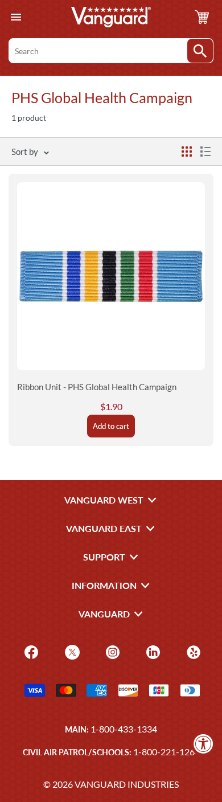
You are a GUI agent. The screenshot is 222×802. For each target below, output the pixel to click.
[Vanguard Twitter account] (71, 651)
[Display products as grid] (187, 151)
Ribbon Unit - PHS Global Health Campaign (96, 387)
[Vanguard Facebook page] (30, 651)
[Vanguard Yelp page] (192, 651)
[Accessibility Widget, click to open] (203, 743)
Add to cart (111, 426)
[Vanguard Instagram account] (111, 651)
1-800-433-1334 (124, 728)
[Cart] (202, 17)
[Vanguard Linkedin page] (151, 651)
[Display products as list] (205, 151)
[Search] (200, 51)
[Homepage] (111, 17)
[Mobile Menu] (16, 17)
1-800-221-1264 (166, 751)
